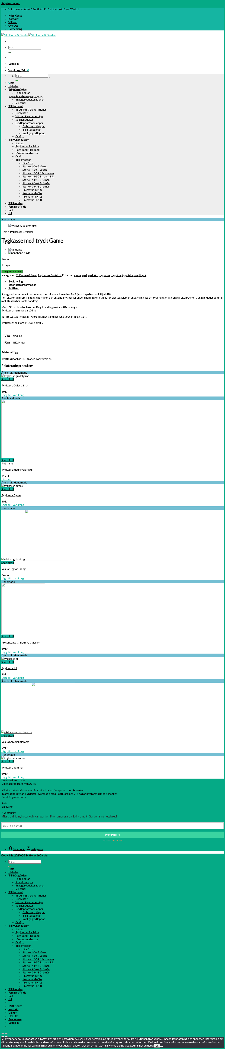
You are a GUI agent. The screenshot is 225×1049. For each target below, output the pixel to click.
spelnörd (93, 275)
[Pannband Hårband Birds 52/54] (19, 252)
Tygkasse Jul (9, 668)
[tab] (116, 281)
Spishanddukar (24, 119)
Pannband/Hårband (27, 149)
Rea (10, 209)
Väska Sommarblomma (15, 741)
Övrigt (19, 136)
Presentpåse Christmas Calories (20, 642)
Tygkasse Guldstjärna (14, 385)
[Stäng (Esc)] (2, 1033)
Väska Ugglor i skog (13, 568)
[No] (161, 1046)
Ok (157, 1045)
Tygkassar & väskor (27, 146)
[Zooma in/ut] (6, 1033)
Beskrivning (15, 281)
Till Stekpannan (31, 129)
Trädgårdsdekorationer (29, 99)
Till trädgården (17, 89)
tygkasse (104, 275)
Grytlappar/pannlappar (29, 122)
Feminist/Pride (17, 206)
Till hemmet (15, 106)
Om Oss (13, 25)
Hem (11, 82)
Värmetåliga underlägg (29, 116)
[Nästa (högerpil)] (6, 1036)
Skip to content (10, 3)
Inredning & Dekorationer (30, 109)
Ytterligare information (22, 284)
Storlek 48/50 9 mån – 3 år (38, 176)
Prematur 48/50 (32, 189)
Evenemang (15, 28)
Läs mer (6, 479)
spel (84, 275)
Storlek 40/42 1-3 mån (36, 183)
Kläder (19, 143)
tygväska (127, 275)
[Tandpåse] (15, 249)
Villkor (12, 22)
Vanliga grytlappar (33, 133)
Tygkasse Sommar (12, 767)
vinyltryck (140, 275)
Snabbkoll (7, 379)
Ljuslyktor (21, 112)
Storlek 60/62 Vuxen (34, 166)
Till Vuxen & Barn (18, 139)
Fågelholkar (22, 92)
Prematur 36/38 (32, 199)
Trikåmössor (23, 159)
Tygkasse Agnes (11, 495)
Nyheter (13, 86)
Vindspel (20, 102)
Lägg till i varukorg (12, 271)
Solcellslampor (24, 96)
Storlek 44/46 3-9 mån (36, 179)
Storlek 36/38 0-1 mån (36, 186)
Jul (10, 213)
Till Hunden (15, 203)
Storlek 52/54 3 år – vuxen (38, 173)
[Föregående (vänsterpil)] (2, 1036)
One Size (27, 163)
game (77, 275)
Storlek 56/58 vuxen (34, 169)
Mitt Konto (15, 15)
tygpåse (116, 275)
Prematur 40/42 (32, 196)
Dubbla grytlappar (33, 126)
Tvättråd (13, 288)
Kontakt (13, 18)
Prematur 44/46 (32, 193)
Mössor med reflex (26, 153)
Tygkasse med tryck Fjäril (17, 469)
